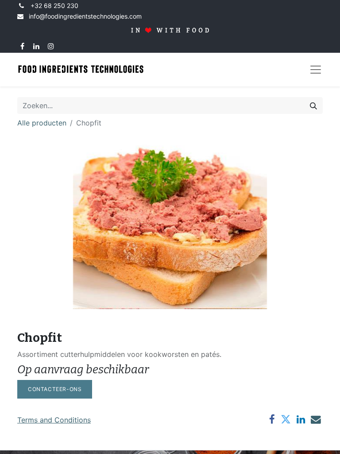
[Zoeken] (313, 105)
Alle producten (41, 122)
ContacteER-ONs (54, 389)
